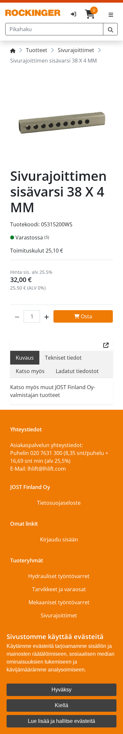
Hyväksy (61, 689)
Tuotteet (36, 50)
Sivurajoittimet (76, 50)
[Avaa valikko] (111, 14)
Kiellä (61, 705)
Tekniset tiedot (63, 357)
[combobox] (54, 29)
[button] (17, 316)
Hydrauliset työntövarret (59, 576)
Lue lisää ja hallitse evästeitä (61, 721)
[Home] (12, 50)
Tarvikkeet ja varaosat (59, 589)
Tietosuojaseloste (59, 502)
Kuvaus (25, 357)
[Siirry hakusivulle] (110, 29)
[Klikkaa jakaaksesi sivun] (106, 344)
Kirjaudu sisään (59, 539)
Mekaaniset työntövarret (59, 602)
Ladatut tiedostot (77, 371)
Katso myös (30, 371)
